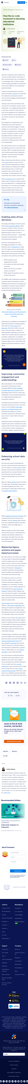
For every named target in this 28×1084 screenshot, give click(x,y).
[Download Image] (24, 305)
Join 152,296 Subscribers (14, 741)
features (15, 520)
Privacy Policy (19, 876)
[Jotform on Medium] (9, 1081)
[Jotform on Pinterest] (18, 1081)
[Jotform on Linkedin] (7, 1081)
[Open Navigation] (26, 2)
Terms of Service (13, 877)
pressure (14, 93)
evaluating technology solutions (14, 516)
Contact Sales (21, 2)
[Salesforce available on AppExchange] (14, 1006)
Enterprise (6, 2)
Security (14, 1068)
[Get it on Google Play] (14, 995)
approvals (13, 643)
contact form (7, 792)
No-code (5, 756)
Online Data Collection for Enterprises (10, 826)
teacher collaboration (16, 605)
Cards (19, 617)
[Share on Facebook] (10, 682)
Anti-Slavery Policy (14, 1076)
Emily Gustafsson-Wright (12, 226)
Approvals (4, 328)
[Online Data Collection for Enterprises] (13, 811)
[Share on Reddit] (17, 682)
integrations (9, 179)
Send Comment (18, 871)
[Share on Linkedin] (13, 682)
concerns (14, 482)
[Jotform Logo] (2, 2)
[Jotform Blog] (12, 1081)
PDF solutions (14, 326)
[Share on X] (6, 682)
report (19, 467)
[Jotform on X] (4, 1081)
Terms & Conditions (14, 1061)
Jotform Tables (6, 603)
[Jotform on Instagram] (24, 1081)
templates (18, 568)
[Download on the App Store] (14, 1000)
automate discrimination (10, 491)
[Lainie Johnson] (4, 29)
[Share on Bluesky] (21, 682)
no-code (5, 162)
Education (5, 751)
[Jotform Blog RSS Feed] (25, 682)
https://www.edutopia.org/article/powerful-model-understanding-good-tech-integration (14, 314)
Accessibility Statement (14, 1072)
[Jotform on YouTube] (21, 1081)
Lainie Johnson (11, 28)
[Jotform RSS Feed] (15, 1081)
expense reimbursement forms (10, 641)
